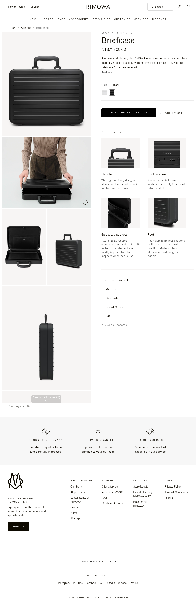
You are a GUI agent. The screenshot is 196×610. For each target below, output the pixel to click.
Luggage (47, 19)
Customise (122, 19)
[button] (171, 113)
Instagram (64, 583)
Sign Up (18, 526)
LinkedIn (110, 583)
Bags (61, 19)
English (35, 6)
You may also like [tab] (19, 406)
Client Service (110, 486)
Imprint (169, 497)
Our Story (76, 486)
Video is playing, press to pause (46, 172)
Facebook (91, 583)
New (33, 19)
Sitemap (75, 518)
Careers (74, 507)
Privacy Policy (173, 486)
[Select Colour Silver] (104, 92)
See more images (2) (46, 397)
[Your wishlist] (188, 7)
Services (141, 19)
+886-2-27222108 (112, 492)
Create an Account (113, 503)
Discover (159, 19)
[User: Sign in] (180, 7)
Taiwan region (17, 7)
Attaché (26, 28)
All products (77, 492)
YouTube (78, 583)
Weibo (134, 583)
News (73, 513)
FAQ (104, 497)
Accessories (79, 19)
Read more (107, 72)
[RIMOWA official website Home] (98, 7)
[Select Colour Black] (112, 92)
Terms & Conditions (176, 492)
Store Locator (141, 486)
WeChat (122, 583)
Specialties (101, 19)
